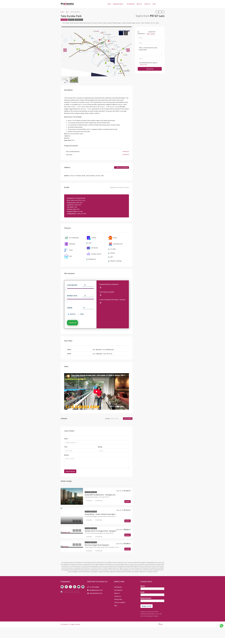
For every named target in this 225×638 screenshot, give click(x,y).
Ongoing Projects (118, 4)
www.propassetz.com (96, 593)
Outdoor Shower (96, 254)
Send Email (149, 69)
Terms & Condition (119, 602)
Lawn (89, 243)
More (154, 4)
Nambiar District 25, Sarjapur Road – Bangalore (100, 531)
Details (127, 501)
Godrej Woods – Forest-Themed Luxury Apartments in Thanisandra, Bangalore (111, 514)
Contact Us (147, 4)
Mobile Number (146, 598)
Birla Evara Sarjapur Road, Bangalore (97, 545)
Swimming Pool (117, 244)
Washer (112, 253)
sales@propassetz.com (96, 590)
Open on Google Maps (122, 167)
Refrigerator (92, 259)
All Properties (131, 4)
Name (143, 586)
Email (66, 438)
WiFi (111, 257)
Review (66, 455)
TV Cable (113, 249)
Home (109, 4)
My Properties (118, 590)
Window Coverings (116, 261)
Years (82, 314)
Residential (79, 19)
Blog (115, 605)
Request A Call (146, 606)
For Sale (71, 19)
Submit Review (70, 471)
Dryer (71, 250)
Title (65, 447)
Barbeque (72, 244)
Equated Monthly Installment (108, 284)
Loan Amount (72, 285)
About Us (139, 4)
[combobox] (116, 418)
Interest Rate (72, 296)
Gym (70, 256)
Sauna (115, 238)
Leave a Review (127, 418)
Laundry (93, 238)
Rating (100, 447)
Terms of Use (143, 64)
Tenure (69, 308)
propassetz (89, 500)
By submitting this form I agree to (149, 63)
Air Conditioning (74, 238)
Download (126, 151)
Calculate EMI (72, 323)
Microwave (94, 248)
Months (72, 314)
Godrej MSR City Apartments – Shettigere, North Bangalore (104, 495)
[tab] (121, 33)
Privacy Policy (118, 599)
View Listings (151, 34)
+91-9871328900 (94, 587)
